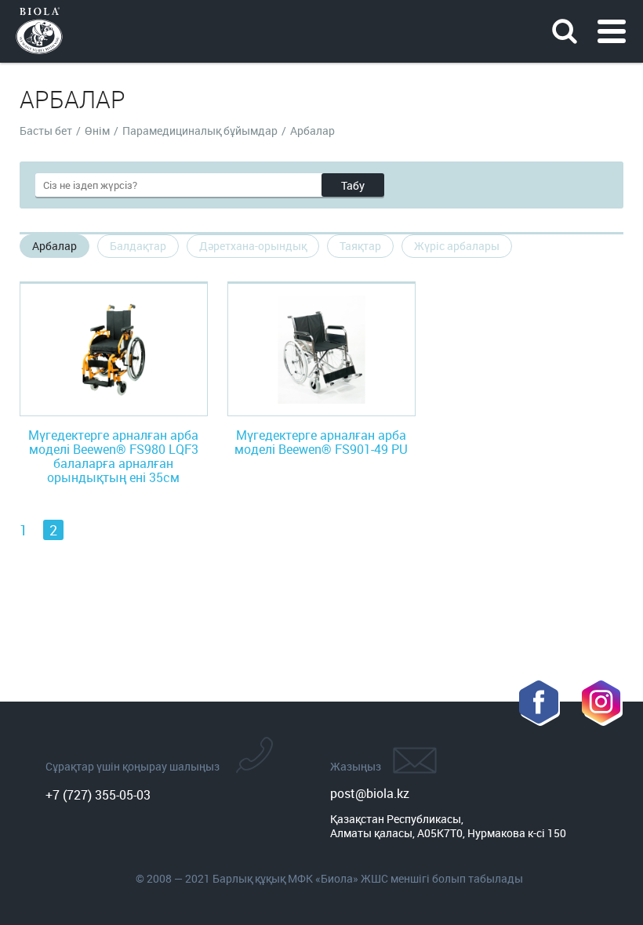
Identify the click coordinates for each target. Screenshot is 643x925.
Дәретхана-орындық (253, 245)
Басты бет (46, 131)
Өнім (97, 131)
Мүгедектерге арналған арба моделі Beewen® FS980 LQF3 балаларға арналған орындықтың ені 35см (113, 456)
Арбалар (54, 245)
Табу (353, 185)
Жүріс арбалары (457, 245)
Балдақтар (138, 245)
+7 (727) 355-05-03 (98, 794)
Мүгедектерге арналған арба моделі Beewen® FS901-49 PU (321, 442)
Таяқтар (360, 245)
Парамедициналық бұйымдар (200, 131)
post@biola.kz (369, 793)
